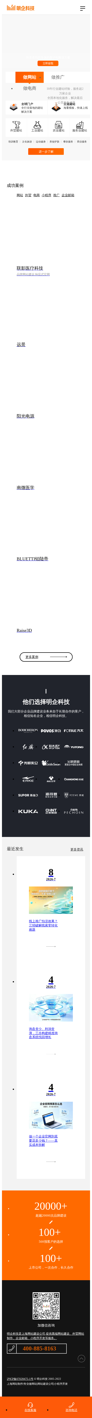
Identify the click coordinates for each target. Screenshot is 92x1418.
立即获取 (48, 63)
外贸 (28, 195)
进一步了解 (46, 151)
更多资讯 (76, 849)
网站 (20, 195)
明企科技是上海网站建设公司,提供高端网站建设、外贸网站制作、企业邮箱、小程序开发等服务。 (45, 1336)
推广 (56, 195)
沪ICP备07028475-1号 (20, 1378)
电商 (36, 195)
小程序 (46, 195)
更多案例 (32, 657)
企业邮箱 (68, 195)
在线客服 (30, 1410)
